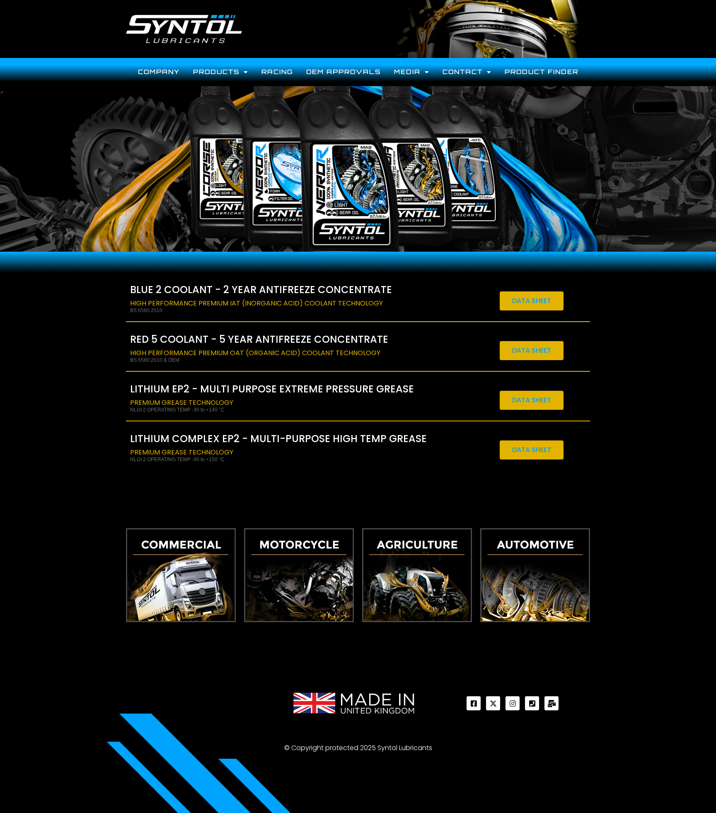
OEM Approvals (343, 72)
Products (216, 72)
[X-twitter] (493, 703)
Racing (277, 72)
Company (159, 72)
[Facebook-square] (474, 703)
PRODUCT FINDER (541, 72)
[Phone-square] (532, 703)
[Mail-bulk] (551, 703)
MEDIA (407, 72)
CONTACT (463, 72)
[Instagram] (513, 703)
